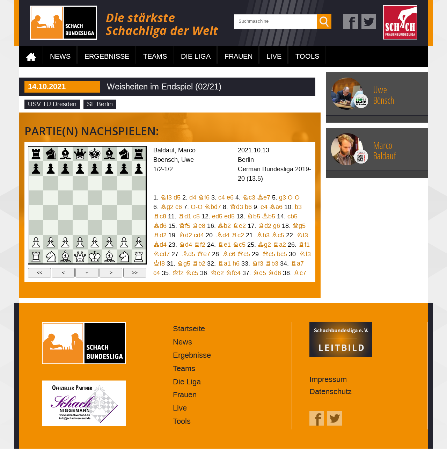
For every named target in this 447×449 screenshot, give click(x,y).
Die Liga (196, 56)
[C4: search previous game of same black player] (65, 212)
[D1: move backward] (80, 256)
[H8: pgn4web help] (139, 154)
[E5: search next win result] (95, 198)
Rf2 (199, 244)
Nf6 (204, 197)
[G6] (124, 183)
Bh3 (263, 235)
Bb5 (268, 216)
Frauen (238, 56)
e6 (230, 197)
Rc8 (159, 216)
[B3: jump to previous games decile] (51, 227)
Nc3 (248, 197)
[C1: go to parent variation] (65, 256)
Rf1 (304, 244)
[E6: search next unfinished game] (95, 183)
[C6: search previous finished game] (65, 183)
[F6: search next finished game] (109, 183)
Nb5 (253, 216)
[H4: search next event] (139, 212)
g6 (276, 226)
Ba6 (276, 207)
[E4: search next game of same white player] (95, 212)
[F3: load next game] (109, 227)
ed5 (217, 216)
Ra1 (224, 263)
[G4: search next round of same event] (124, 212)
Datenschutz (330, 392)
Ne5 (259, 273)
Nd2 (185, 235)
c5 (196, 216)
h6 (236, 263)
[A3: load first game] (36, 227)
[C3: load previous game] (65, 227)
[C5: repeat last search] (65, 198)
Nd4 (185, 244)
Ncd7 (161, 254)
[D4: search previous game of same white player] (80, 212)
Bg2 (167, 207)
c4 (221, 197)
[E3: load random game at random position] (95, 227)
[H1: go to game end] (139, 256)
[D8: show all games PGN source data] (80, 154)
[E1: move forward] (95, 256)
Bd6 (160, 226)
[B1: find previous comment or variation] (51, 256)
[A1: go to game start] (36, 256)
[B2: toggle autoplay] (51, 242)
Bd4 (222, 235)
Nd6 (274, 273)
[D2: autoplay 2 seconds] (80, 242)
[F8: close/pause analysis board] (109, 154)
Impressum (328, 379)
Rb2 (198, 263)
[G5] (124, 198)
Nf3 (166, 197)
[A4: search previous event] (36, 212)
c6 (178, 207)
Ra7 (297, 263)
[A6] (36, 183)
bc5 (282, 254)
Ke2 (217, 273)
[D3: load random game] (80, 227)
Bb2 (224, 226)
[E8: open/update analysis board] (95, 154)
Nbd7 (212, 207)
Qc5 (243, 254)
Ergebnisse (107, 56)
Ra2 (279, 244)
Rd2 (264, 226)
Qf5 (184, 226)
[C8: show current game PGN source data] (65, 154)
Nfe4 (233, 273)
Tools (307, 56)
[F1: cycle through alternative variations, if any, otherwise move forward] (109, 256)
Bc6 (228, 254)
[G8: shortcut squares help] (124, 154)
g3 (282, 197)
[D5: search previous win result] (80, 198)
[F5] (109, 198)
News (60, 56)
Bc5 (277, 235)
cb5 (292, 216)
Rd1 (184, 216)
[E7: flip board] (95, 168)
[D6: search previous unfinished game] (80, 183)
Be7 (263, 197)
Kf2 (178, 273)
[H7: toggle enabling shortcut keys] (139, 168)
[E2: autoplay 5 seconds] (95, 242)
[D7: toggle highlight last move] (80, 168)
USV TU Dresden (52, 104)
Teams (155, 56)
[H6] (139, 183)
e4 (264, 207)
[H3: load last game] (139, 227)
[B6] (51, 183)
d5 (177, 197)
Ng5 (183, 263)
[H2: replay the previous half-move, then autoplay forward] (139, 242)
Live (273, 56)
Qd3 (236, 207)
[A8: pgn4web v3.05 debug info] (36, 154)
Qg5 (299, 226)
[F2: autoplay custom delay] (109, 242)
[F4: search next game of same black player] (109, 212)
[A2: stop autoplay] (36, 242)
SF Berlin (100, 104)
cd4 (199, 235)
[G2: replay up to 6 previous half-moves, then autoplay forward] (124, 242)
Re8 (198, 226)
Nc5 (239, 244)
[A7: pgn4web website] (36, 168)
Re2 (239, 226)
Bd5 (188, 254)
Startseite (31, 56)
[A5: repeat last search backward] (36, 198)
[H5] (139, 198)
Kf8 (159, 263)
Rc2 (237, 235)
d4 (192, 197)
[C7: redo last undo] (65, 168)
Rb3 (271, 263)
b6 (248, 207)
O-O (294, 197)
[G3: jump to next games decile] (124, 227)
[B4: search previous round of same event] (51, 212)
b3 (298, 207)
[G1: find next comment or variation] (124, 256)
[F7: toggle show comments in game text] (109, 168)
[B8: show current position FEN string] (51, 154)
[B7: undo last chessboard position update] (51, 168)
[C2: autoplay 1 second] (65, 242)
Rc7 (299, 273)
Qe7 (203, 254)
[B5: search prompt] (51, 198)
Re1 (224, 244)
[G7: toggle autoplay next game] (124, 168)
